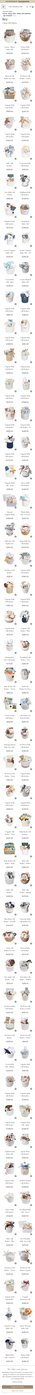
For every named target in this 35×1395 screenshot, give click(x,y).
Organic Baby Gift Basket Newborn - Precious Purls (10, 632)
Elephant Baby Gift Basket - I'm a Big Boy (25, 194)
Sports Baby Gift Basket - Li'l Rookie (9, 1183)
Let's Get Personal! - (17, 1)
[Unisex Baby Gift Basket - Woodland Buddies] (25, 472)
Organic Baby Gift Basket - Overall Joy (25, 1095)
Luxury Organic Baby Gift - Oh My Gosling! (25, 252)
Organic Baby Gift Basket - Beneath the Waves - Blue (10, 312)
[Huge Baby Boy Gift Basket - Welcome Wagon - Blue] (25, 530)
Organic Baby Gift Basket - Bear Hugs (25, 776)
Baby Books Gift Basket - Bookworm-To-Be (25, 835)
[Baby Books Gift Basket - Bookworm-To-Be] (25, 821)
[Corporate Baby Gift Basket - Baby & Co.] (25, 152)
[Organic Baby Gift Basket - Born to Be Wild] (9, 792)
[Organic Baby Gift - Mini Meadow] (25, 1111)
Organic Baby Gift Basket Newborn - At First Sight (10, 138)
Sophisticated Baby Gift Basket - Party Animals (10, 1155)
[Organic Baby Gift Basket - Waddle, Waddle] (25, 443)
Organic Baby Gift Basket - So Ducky (25, 427)
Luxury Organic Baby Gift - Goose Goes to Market (9, 254)
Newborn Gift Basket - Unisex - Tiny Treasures (25, 1039)
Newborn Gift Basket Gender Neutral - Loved (25, 1008)
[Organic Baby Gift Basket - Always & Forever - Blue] (25, 559)
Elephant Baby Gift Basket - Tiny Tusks (9, 223)
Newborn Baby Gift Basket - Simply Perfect (25, 747)
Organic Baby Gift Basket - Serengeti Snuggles (10, 428)
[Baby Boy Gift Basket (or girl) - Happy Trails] (9, 530)
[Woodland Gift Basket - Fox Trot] (25, 646)
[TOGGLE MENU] (3, 7)
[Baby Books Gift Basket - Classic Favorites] (9, 675)
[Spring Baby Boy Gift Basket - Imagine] (9, 646)
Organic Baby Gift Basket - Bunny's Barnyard (10, 109)
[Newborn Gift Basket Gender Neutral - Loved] (25, 995)
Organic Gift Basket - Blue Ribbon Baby (25, 630)
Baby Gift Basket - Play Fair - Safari (9, 1241)
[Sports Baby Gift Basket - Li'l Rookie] (9, 1169)
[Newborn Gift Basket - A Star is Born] (9, 1257)
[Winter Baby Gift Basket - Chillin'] (25, 1344)
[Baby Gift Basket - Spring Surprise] (25, 879)
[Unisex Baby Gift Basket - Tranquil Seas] (9, 1199)
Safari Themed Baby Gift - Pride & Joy (25, 1328)
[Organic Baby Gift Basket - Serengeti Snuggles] (9, 414)
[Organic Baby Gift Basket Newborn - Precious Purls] (9, 617)
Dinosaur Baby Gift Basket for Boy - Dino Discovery (25, 923)
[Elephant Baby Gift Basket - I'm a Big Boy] (25, 181)
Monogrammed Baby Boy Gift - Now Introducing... (9, 748)
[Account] (27, 7)
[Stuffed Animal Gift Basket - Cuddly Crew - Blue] (25, 1169)
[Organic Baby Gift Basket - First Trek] (9, 356)
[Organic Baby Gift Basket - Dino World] (25, 327)
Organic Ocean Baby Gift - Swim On (9, 1328)
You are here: (7, 11)
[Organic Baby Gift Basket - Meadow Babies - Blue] (25, 1053)
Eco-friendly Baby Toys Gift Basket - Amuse (25, 1241)
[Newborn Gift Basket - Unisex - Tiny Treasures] (25, 1024)
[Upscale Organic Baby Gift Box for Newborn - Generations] (9, 501)
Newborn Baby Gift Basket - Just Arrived (9, 1008)
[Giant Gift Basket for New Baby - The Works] (9, 937)
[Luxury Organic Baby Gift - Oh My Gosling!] (25, 239)
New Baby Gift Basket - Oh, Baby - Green (9, 979)
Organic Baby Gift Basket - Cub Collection (9, 601)
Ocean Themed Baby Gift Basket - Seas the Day (25, 283)
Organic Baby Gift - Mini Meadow (25, 1124)
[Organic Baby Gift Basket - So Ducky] (25, 414)
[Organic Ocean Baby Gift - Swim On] (9, 1315)
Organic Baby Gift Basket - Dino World (25, 340)
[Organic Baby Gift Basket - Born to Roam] (25, 297)
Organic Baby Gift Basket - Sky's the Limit (9, 1124)
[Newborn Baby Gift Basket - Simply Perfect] (25, 734)
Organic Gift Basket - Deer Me (10, 834)
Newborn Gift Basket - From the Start (10, 776)
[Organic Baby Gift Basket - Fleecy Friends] (25, 356)
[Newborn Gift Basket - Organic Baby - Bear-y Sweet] (9, 1024)
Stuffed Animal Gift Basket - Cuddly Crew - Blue (25, 1184)
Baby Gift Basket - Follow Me (25, 863)
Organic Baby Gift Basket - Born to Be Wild (10, 806)
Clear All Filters (9, 23)
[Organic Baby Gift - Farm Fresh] (9, 472)
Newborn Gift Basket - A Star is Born (9, 1270)
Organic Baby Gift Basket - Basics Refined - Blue (10, 1300)
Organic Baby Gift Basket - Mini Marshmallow (10, 399)
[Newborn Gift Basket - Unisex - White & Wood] (25, 65)
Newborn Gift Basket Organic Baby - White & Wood (25, 1271)
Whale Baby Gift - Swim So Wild (10, 1357)
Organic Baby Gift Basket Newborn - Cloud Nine (10, 1097)
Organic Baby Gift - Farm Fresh (10, 485)
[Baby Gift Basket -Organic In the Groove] (9, 879)
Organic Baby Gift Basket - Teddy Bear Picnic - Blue (25, 806)
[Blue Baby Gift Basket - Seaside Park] (9, 908)
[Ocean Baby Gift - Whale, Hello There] (9, 1053)
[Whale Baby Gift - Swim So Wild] (9, 1344)
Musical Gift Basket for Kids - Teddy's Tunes (10, 78)
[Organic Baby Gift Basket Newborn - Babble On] (25, 123)
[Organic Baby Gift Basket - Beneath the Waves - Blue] (9, 297)
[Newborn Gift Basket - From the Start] (9, 763)
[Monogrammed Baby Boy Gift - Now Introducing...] (9, 734)
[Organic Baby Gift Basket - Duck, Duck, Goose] (25, 94)
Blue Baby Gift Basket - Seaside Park (10, 921)
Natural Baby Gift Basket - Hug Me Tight (25, 950)
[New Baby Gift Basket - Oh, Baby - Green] (9, 966)
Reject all (17, 1391)
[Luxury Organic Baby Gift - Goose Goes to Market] (9, 239)
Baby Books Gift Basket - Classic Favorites (10, 688)
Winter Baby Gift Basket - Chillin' (25, 1357)
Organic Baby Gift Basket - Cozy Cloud (10, 340)
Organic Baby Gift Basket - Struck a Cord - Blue (10, 457)
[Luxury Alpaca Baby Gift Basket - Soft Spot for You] (9, 36)
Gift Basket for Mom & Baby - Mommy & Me (25, 717)
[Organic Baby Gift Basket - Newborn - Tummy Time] (25, 385)
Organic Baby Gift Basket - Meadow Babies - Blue (25, 1068)
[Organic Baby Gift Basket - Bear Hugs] (25, 763)
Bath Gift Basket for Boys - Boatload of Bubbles (25, 690)
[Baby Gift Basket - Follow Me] (25, 850)
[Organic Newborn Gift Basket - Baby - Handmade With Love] (25, 1286)
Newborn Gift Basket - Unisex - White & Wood (25, 79)
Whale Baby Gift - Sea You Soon (25, 514)
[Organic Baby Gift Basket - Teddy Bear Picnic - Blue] (25, 792)
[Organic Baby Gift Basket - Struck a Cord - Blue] (9, 443)
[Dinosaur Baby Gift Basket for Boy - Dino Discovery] (25, 908)
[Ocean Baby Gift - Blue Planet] (9, 268)
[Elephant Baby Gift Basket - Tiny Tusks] (9, 210)
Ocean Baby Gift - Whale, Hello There (9, 1066)
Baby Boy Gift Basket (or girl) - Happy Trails (10, 545)
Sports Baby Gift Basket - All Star (25, 1153)
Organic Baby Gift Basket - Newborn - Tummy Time (25, 399)
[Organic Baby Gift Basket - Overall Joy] (25, 1082)
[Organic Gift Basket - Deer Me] (9, 821)
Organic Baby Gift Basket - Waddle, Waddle (25, 457)
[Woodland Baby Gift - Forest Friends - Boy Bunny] (25, 1199)
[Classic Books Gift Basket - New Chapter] (9, 704)
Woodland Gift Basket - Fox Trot (25, 659)
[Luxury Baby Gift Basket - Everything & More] (25, 36)
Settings (17, 1382)
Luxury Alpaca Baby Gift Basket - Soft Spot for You (9, 50)
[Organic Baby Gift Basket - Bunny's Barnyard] (9, 94)
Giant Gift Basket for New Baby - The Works (9, 952)
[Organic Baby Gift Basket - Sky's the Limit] (9, 1111)
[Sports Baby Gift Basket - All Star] (25, 1140)
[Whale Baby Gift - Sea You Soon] (25, 501)
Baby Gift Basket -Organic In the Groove (9, 893)
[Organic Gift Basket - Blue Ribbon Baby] (25, 617)
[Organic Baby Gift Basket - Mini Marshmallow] (9, 385)
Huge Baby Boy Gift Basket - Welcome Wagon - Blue (25, 545)
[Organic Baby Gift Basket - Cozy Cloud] (9, 327)
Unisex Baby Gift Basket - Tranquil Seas (10, 1212)
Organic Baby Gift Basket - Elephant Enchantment (25, 603)
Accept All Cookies (17, 1387)
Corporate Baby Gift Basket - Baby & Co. (25, 165)
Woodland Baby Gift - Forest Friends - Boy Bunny (25, 1213)
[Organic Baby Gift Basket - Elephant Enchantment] (25, 588)
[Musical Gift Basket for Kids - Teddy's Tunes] (9, 65)
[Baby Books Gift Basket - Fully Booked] (9, 850)
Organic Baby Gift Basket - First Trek (10, 369)
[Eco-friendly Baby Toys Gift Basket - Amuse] (25, 1228)
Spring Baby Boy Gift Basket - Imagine (9, 659)
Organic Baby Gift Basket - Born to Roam (25, 311)
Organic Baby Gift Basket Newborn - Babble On (25, 138)
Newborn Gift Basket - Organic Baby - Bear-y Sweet (9, 1039)
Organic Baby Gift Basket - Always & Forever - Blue (25, 574)
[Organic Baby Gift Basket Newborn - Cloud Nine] (9, 1082)
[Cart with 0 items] (33, 7)
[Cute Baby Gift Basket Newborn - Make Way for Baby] (9, 181)
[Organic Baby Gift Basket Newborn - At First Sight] (9, 123)
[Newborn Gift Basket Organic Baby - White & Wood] (25, 1257)
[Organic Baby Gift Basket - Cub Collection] (9, 588)
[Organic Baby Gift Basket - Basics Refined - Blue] (9, 1286)
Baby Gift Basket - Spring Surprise (25, 892)
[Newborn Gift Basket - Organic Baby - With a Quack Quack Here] (9, 559)
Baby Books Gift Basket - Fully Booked (10, 863)
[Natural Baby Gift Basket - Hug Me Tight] (25, 937)
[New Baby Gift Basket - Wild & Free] (25, 966)
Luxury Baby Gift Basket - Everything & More (25, 50)
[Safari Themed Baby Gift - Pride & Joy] (25, 1315)
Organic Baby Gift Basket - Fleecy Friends (25, 369)
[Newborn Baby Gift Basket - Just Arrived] (9, 995)
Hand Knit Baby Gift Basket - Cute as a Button (25, 225)
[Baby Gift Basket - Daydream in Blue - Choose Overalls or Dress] (9, 152)
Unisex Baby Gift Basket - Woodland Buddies (25, 486)
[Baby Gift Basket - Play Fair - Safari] (9, 1228)
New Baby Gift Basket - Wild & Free (25, 979)
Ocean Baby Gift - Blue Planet (9, 282)
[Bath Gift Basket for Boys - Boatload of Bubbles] (25, 675)
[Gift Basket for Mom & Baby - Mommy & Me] (25, 704)
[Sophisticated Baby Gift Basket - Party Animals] (9, 1140)
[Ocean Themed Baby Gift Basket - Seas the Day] (25, 268)
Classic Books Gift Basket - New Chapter (10, 717)
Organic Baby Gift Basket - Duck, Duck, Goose (25, 109)
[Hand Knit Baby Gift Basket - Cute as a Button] (25, 210)
